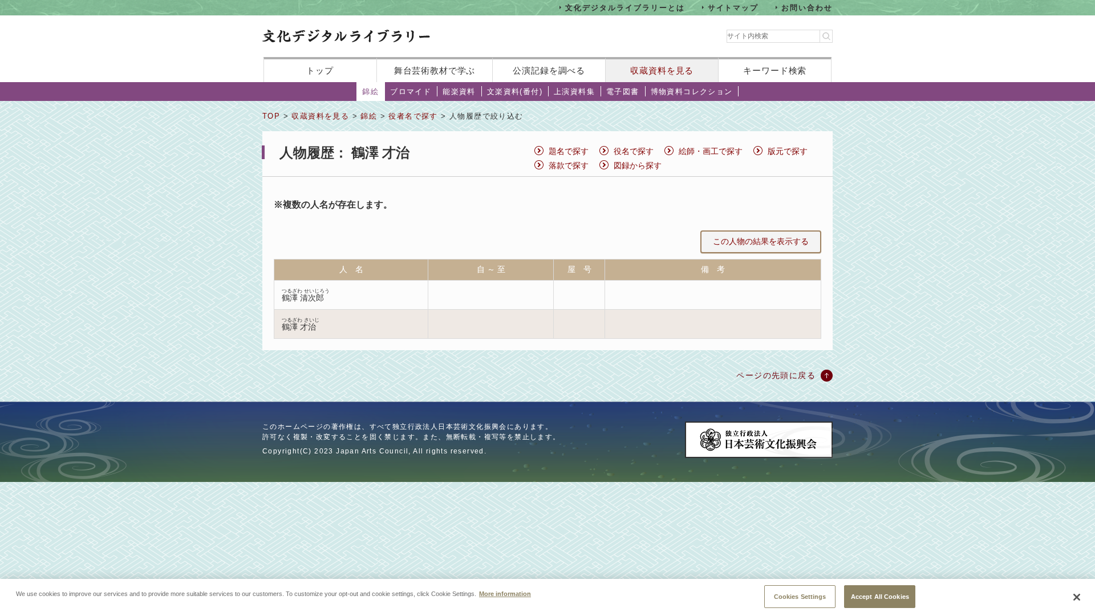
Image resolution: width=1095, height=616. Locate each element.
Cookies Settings (800, 596)
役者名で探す (412, 116)
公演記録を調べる (549, 70)
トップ (320, 70)
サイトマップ (733, 7)
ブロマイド (410, 91)
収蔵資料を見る (662, 70)
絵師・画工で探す (711, 151)
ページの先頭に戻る (776, 375)
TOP (271, 116)
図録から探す (638, 165)
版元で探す (788, 151)
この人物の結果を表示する (761, 241)
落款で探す (569, 165)
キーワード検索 (774, 70)
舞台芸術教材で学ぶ (435, 70)
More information (505, 593)
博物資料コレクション (692, 91)
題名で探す (569, 151)
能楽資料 (459, 91)
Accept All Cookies (880, 596)
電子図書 (622, 91)
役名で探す (634, 151)
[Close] (1076, 597)
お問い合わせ (807, 7)
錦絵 (370, 91)
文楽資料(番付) (514, 91)
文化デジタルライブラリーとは (624, 7)
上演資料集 (574, 91)
